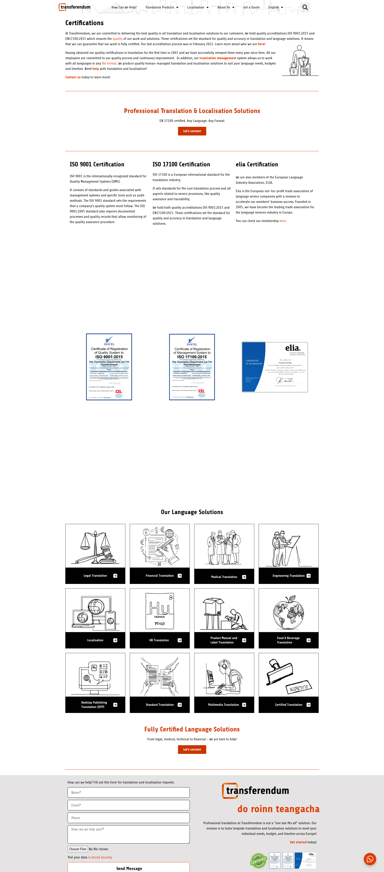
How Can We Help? (124, 7)
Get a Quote (251, 7)
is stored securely (100, 857)
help (95, 69)
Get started (298, 842)
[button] (305, 7)
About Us (224, 7)
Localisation (195, 7)
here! (261, 44)
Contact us (73, 77)
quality (117, 39)
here (283, 221)
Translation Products (160, 7)
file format (108, 63)
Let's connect (192, 131)
